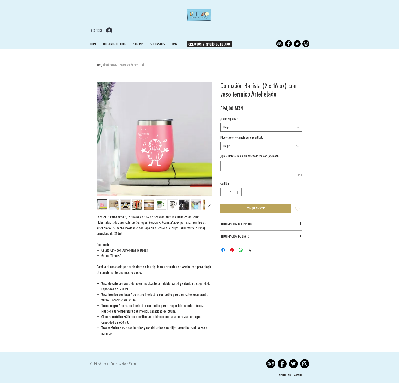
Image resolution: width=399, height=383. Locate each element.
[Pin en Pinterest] (232, 250)
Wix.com (132, 364)
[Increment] (238, 192)
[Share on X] (249, 250)
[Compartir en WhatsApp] (241, 250)
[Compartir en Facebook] (223, 250)
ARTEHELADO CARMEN (290, 375)
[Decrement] (224, 192)
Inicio (99, 65)
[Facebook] (288, 43)
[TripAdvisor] (279, 43)
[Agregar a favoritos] (297, 208)
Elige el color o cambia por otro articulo (242, 138)
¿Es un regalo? (229, 119)
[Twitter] (297, 43)
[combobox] (261, 127)
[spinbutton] (231, 192)
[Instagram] (305, 43)
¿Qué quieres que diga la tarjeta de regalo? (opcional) (249, 156)
